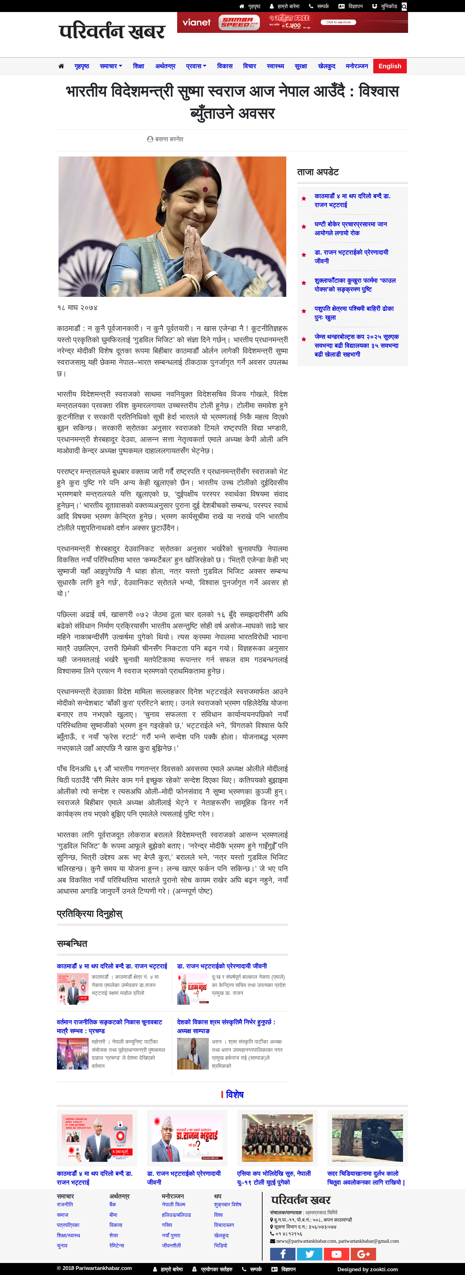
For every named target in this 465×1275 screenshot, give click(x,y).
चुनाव (62, 1246)
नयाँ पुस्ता (171, 1236)
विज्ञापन (355, 6)
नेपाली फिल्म (173, 1205)
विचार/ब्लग (224, 1225)
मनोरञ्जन (357, 66)
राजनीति (65, 1205)
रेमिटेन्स (116, 1246)
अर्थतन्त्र (165, 66)
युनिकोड (388, 6)
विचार (249, 66)
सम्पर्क (322, 6)
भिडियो (220, 1246)
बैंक (112, 1205)
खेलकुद (326, 66)
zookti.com (384, 1269)
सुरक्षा (301, 66)
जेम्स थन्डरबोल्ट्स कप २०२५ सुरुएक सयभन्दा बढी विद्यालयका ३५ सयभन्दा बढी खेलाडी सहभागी (357, 345)
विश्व (218, 1215)
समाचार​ (108, 66)
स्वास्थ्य (275, 66)
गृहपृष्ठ (253, 6)
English (390, 66)
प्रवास (193, 66)
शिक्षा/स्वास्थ (68, 1236)
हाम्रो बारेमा (288, 6)
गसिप (167, 1225)
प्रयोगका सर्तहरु (216, 1269)
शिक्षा (138, 66)
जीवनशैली (171, 1246)
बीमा (113, 1215)
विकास (224, 66)
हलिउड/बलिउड (176, 1215)
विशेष (235, 1094)
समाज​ (62, 1215)
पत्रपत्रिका (68, 1225)
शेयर (113, 1236)
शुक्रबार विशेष (227, 1205)
